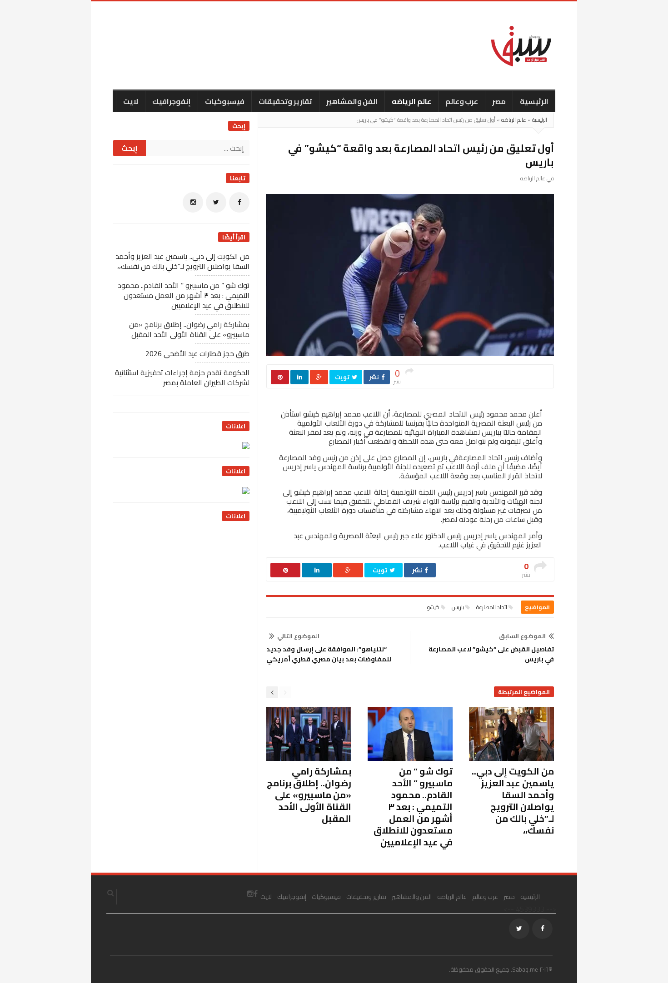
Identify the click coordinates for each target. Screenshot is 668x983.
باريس (458, 607)
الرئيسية (534, 101)
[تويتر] (216, 202)
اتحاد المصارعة (491, 607)
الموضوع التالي (298, 635)
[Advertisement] (181, 587)
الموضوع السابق (522, 635)
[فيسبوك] (239, 202)
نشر (374, 377)
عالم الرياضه (411, 101)
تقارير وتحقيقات (285, 101)
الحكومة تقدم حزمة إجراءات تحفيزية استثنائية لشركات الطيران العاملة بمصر (182, 377)
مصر (499, 101)
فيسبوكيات (224, 101)
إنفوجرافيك (171, 101)
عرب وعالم (462, 101)
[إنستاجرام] (193, 202)
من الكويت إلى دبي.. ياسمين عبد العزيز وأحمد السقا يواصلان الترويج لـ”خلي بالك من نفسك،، (513, 801)
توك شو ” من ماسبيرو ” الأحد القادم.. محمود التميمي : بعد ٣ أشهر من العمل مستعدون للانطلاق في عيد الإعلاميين (413, 806)
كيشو (433, 607)
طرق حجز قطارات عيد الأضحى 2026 (197, 353)
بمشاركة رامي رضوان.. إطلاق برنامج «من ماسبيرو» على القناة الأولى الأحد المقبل (309, 795)
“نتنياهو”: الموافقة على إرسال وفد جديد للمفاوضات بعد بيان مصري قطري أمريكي (328, 654)
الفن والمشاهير (352, 101)
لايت (130, 101)
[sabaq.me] (521, 45)
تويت (343, 377)
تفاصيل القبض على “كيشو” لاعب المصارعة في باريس (491, 654)
